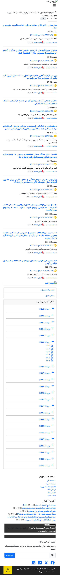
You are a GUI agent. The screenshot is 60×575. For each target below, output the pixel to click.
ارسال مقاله (51, 489)
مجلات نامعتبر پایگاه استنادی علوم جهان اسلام (39, 508)
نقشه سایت (51, 495)
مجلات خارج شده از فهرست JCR (39, 505)
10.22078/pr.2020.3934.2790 (41, 60)
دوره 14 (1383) (44, 466)
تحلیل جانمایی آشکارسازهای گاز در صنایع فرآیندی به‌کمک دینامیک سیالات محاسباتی (30, 102)
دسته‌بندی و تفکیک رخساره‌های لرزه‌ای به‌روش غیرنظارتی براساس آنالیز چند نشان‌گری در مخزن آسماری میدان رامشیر (30, 127)
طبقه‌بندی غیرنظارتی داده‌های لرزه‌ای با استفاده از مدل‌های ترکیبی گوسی (30, 261)
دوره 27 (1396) (44, 380)
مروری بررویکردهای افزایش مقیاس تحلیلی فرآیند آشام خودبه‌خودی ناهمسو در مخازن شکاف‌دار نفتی (30, 51)
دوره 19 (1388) (44, 433)
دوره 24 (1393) (44, 400)
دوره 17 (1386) (44, 446)
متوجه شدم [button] (8, 570)
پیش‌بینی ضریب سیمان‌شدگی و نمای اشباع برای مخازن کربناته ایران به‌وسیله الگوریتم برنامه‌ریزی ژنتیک (30, 180)
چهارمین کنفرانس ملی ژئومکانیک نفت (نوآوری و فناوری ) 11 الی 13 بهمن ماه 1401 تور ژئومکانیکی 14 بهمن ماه (32, 518)
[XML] (40, 15)
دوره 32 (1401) (44, 329)
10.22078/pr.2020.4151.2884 (41, 136)
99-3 (48, 355)
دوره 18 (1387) (44, 439)
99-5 (48, 349)
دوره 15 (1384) (44, 459)
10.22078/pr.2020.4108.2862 (41, 217)
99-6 (48, 346)
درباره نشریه (51, 483)
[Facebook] (53, 563)
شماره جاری (49, 295)
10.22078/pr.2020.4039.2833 (41, 245)
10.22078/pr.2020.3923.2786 (41, 271)
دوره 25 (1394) (44, 393)
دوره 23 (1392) (44, 406)
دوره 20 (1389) (44, 426)
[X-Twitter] (46, 563)
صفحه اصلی (51, 480)
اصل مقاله (35, 42)
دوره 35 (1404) (44, 309)
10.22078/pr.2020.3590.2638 (41, 35)
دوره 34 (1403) (44, 316)
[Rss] (34, 563)
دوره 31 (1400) (44, 336)
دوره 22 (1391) (44, 413)
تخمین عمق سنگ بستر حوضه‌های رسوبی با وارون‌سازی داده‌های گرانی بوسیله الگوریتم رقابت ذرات (30, 155)
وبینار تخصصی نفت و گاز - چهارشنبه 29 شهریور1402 (36, 514)
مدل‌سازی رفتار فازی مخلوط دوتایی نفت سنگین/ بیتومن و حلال (30, 26)
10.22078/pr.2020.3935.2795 (41, 111)
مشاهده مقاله (51, 42)
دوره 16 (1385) (44, 452)
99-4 (48, 352)
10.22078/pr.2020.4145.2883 (41, 189)
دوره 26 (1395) (44, 386)
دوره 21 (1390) (44, 419)
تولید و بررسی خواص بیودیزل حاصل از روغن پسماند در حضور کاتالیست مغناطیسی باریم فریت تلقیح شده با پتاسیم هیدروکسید (30, 207)
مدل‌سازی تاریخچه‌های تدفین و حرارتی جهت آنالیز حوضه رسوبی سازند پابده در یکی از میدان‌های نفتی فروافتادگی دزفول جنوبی (30, 235)
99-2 (48, 357)
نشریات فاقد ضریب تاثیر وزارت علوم (42, 511)
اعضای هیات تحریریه (48, 486)
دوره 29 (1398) (44, 366)
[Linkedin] (40, 563)
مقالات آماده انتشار (47, 290)
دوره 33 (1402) (44, 322)
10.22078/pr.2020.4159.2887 (41, 86)
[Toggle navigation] (31, 6)
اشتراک (9, 555)
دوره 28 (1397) (44, 373)
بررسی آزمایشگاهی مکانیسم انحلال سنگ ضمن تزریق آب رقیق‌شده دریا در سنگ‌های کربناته (30, 76)
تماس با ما (52, 492)
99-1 (48, 360)
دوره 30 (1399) (44, 342)
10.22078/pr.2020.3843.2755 (41, 164)
